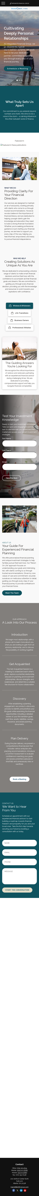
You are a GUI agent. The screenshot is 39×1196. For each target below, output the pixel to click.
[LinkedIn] (21, 1190)
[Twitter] (17, 1190)
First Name (6, 439)
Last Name (6, 450)
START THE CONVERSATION (17, 890)
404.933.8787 (22, 1173)
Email (4, 462)
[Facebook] (13, 1190)
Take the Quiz (11, 478)
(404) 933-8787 (22, 1170)
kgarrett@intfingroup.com (19, 1187)
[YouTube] (25, 1190)
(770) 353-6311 (22, 1168)
